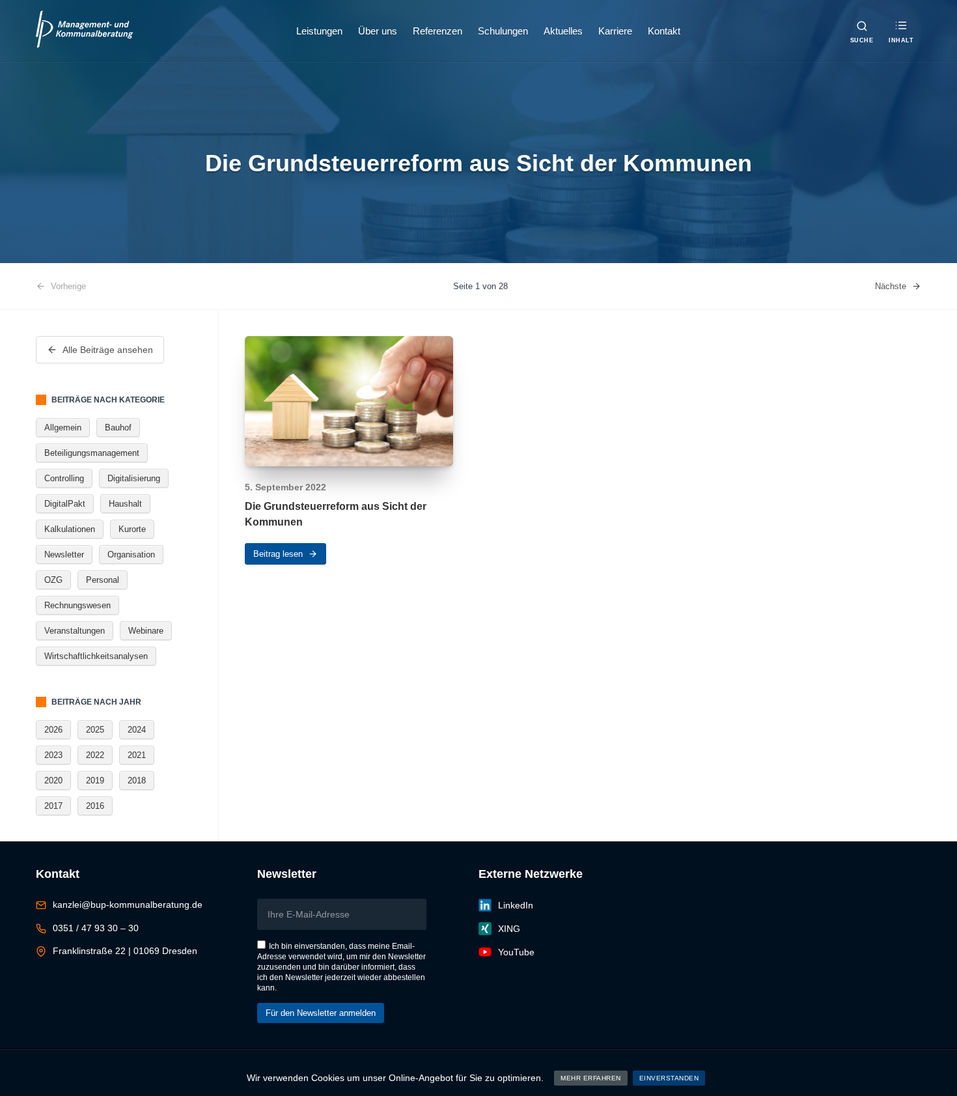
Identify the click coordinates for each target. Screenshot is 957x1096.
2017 (53, 806)
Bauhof (118, 427)
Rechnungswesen (77, 605)
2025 (95, 730)
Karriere (615, 30)
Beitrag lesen (278, 554)
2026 (53, 730)
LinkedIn (515, 905)
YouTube (516, 952)
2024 (137, 730)
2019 (95, 780)
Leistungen (319, 30)
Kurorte (132, 529)
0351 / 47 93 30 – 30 (96, 928)
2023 (53, 755)
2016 (95, 806)
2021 (137, 755)
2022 (95, 755)
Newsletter (64, 554)
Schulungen (503, 30)
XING (509, 928)
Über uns (377, 30)
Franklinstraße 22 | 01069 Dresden (125, 951)
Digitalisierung (133, 478)
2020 (53, 780)
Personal (102, 580)
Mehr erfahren (591, 1078)
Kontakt (664, 30)
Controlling (64, 478)
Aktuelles (563, 30)
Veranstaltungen (74, 631)
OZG (53, 580)
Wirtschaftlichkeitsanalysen (96, 656)
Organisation (131, 554)
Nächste (890, 286)
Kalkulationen (69, 529)
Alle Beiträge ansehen (107, 349)
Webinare (145, 631)
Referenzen (437, 30)
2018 (137, 780)
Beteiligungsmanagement (91, 453)
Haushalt (125, 504)
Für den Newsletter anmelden (321, 1013)
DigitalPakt (64, 504)
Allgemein (62, 427)
